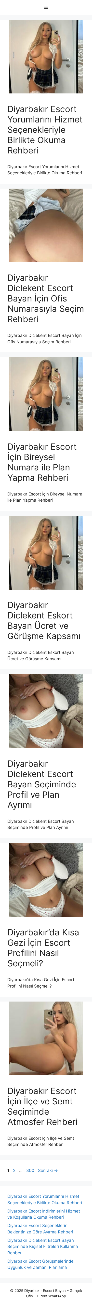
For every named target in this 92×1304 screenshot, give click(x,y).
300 (31, 1170)
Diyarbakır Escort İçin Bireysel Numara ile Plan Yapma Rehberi (42, 462)
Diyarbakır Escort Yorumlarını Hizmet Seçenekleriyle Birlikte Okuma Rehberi (45, 129)
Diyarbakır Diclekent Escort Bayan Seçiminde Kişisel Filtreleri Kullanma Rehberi (42, 1246)
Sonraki (48, 1170)
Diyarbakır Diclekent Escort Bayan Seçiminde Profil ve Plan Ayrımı (41, 784)
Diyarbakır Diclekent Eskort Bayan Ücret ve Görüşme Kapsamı (43, 620)
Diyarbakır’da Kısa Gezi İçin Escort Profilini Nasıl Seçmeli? (43, 947)
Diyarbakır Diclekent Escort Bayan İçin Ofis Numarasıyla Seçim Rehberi (45, 298)
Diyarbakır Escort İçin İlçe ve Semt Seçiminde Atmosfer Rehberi (42, 1106)
